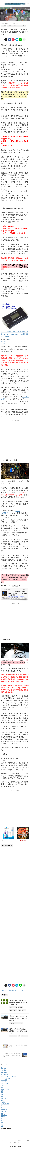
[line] (20, 39)
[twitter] (5, 39)
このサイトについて (9, 1140)
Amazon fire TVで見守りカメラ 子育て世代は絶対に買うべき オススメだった (18, 1002)
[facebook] (9, 39)
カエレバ (10, 340)
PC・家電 (4, 990)
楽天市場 (3, 341)
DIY (15, 1140)
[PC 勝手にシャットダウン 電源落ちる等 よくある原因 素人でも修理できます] (16, 39)
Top (3, 1140)
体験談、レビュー (15, 990)
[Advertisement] (15, 437)
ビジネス (19, 1142)
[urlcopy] (24, 39)
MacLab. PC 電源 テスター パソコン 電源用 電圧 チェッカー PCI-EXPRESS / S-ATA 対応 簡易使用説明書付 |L (14, 334)
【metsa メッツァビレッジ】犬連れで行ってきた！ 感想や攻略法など (18, 1018)
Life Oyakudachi (15, 1146)
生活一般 (21, 990)
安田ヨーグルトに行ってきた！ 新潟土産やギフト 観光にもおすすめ (18, 1031)
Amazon (3, 343)
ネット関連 (14, 1142)
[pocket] (13, 39)
